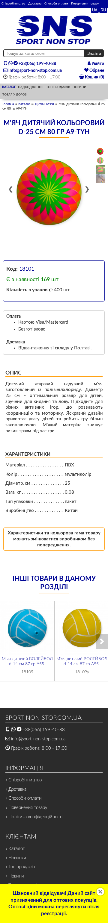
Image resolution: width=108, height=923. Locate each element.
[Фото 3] (100, 169)
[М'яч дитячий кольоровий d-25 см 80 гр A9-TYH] (49, 192)
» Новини (14, 876)
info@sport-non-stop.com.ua (35, 71)
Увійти (97, 64)
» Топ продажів (20, 867)
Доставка (34, 3)
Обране (96, 71)
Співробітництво (13, 3)
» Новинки (15, 858)
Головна (8, 104)
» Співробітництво (23, 780)
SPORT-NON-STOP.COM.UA (43, 718)
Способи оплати (56, 3)
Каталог (24, 104)
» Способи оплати (23, 798)
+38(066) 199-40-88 (37, 64)
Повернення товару (85, 3)
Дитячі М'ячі (44, 104)
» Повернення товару (26, 807)
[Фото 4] (100, 178)
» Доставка (15, 789)
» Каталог (15, 848)
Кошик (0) (94, 77)
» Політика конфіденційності (33, 817)
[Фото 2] (100, 160)
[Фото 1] (100, 151)
